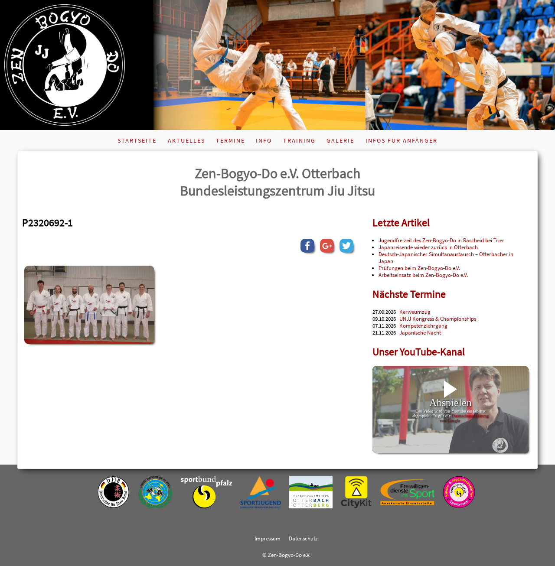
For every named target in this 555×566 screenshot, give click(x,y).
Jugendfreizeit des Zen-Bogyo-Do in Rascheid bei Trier (441, 240)
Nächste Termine (409, 294)
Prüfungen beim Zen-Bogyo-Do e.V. (419, 267)
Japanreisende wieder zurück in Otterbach (428, 247)
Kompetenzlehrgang (423, 325)
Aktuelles (186, 140)
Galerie (340, 140)
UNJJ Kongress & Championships (437, 318)
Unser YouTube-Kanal (418, 351)
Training (299, 140)
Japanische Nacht (420, 332)
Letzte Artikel (401, 222)
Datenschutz (303, 538)
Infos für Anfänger (401, 140)
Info (264, 140)
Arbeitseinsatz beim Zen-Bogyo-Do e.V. (423, 274)
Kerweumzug (415, 311)
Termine (230, 140)
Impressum (268, 538)
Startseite (137, 140)
